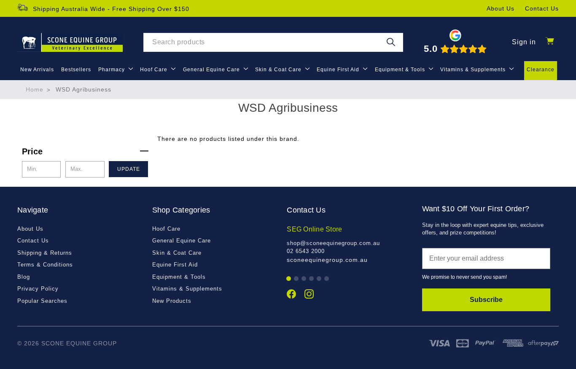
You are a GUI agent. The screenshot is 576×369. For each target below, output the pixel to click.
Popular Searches (42, 301)
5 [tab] (319, 279)
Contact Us (542, 8)
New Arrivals (37, 70)
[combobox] (273, 42)
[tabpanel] (350, 244)
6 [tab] (327, 279)
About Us (500, 8)
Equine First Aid (339, 70)
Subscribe (486, 299)
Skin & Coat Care (279, 70)
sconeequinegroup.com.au (327, 259)
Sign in (524, 42)
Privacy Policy (38, 289)
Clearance (540, 70)
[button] (85, 151)
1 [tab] (289, 279)
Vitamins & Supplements (473, 70)
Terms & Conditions (45, 264)
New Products (171, 301)
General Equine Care (212, 70)
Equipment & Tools (401, 70)
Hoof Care (154, 70)
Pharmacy (112, 70)
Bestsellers (76, 70)
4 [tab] (312, 279)
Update (128, 169)
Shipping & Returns (44, 253)
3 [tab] (304, 279)
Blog (23, 277)
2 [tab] (296, 279)
